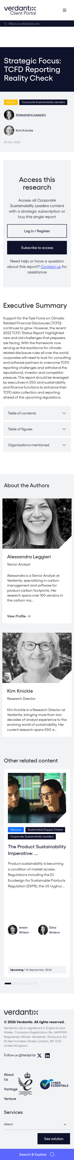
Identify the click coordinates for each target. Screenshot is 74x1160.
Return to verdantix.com (24, 23)
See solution (53, 1139)
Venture (10, 1099)
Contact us (51, 266)
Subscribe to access (37, 248)
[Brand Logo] (20, 10)
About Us (9, 1076)
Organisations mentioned (28, 445)
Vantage (11, 1089)
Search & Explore (32, 1154)
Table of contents (22, 413)
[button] (8, 983)
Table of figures (20, 429)
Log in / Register (37, 231)
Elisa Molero (54, 930)
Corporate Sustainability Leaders (43, 102)
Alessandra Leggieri (31, 115)
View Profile (16, 616)
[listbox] (37, 1124)
